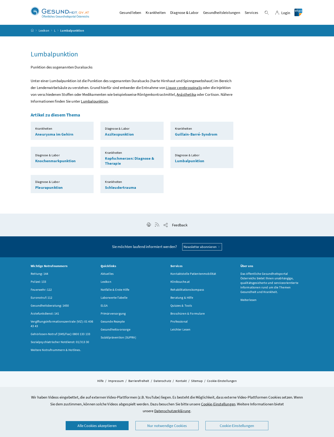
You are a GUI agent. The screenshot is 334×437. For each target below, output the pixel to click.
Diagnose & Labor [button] (184, 12)
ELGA (104, 305)
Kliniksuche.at (180, 282)
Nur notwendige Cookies (167, 425)
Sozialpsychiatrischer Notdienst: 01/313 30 (60, 342)
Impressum (116, 381)
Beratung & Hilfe (181, 298)
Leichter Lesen (180, 329)
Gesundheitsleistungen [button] (221, 12)
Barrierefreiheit (138, 381)
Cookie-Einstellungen (218, 404)
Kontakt (181, 381)
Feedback (179, 225)
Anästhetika (186, 94)
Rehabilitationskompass (187, 290)
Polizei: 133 (38, 282)
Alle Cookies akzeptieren (97, 425)
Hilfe (100, 381)
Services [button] (251, 12)
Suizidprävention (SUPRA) (118, 337)
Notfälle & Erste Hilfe (115, 290)
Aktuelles (107, 274)
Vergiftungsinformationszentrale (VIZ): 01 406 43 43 (62, 323)
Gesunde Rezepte (113, 321)
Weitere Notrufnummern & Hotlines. (56, 350)
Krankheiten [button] (156, 12)
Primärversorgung (113, 313)
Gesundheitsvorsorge (115, 329)
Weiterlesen (248, 300)
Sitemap (196, 381)
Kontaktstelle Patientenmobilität (193, 274)
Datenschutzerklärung (172, 410)
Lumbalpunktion (94, 101)
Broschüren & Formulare (187, 313)
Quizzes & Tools (181, 305)
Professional (179, 321)
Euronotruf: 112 (41, 298)
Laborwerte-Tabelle (114, 298)
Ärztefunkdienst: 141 (45, 313)
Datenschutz (162, 381)
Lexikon (44, 30)
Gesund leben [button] (130, 12)
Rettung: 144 (39, 274)
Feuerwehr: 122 (41, 290)
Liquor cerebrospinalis (184, 87)
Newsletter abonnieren (200, 247)
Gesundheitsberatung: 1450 (50, 305)
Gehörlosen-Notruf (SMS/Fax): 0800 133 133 (60, 334)
